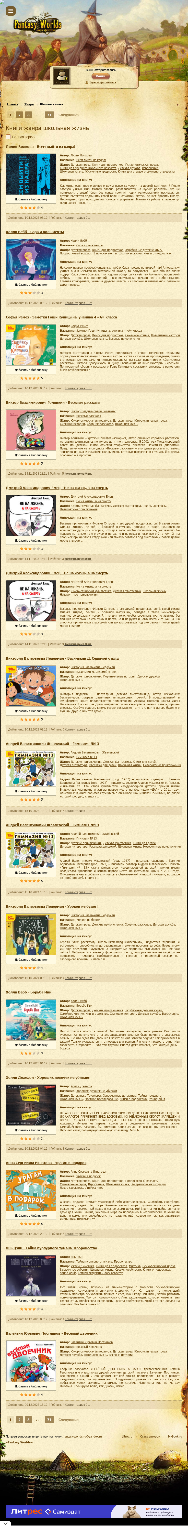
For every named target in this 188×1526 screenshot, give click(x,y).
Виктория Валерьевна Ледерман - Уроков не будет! (52, 906)
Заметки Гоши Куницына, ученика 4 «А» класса (109, 330)
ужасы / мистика (82, 1266)
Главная (12, 104)
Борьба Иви (84, 1005)
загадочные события (74, 1269)
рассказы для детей (102, 765)
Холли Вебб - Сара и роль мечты (35, 232)
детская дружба (129, 168)
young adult (157, 1099)
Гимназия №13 (86, 757)
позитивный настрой (165, 335)
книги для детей (144, 761)
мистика (135, 1266)
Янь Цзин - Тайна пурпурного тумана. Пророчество (51, 1248)
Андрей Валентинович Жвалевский (95, 752)
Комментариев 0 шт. (78, 217)
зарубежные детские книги (144, 249)
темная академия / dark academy (100, 1273)
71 (49, 115)
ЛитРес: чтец (94, 1187)
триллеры (94, 1095)
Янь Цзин (77, 1256)
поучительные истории (119, 676)
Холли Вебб (79, 240)
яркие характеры (71, 1187)
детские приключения (86, 676)
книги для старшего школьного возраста (146, 171)
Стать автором (150, 1436)
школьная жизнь (71, 171)
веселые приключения (124, 338)
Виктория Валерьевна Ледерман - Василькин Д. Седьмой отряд (62, 658)
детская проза (80, 164)
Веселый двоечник (89, 1346)
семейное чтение (137, 335)
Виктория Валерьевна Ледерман (93, 667)
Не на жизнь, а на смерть (93, 501)
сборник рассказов (100, 423)
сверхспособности (128, 1269)
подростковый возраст (76, 253)
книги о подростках (157, 253)
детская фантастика (127, 505)
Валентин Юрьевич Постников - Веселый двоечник (51, 1333)
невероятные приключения (78, 509)
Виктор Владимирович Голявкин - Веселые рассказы (53, 402)
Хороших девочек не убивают (96, 1090)
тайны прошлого (150, 1095)
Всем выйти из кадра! (91, 160)
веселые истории (121, 1354)
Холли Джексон (81, 1086)
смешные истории (72, 423)
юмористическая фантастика (91, 505)
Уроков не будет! (88, 919)
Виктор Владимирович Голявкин (93, 411)
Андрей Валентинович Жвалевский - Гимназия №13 (52, 743)
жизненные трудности (100, 171)
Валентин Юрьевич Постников (92, 1342)
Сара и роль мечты (89, 245)
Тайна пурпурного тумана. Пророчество (104, 1261)
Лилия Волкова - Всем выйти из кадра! (40, 146)
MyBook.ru (175, 1436)
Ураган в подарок (88, 1176)
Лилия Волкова (81, 155)
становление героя (123, 1013)
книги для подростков (107, 164)
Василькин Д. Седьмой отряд (96, 671)
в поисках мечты (105, 253)
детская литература (73, 765)
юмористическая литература (91, 420)
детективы (78, 1095)
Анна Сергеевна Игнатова (88, 1171)
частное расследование (101, 1099)
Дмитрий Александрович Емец (92, 496)
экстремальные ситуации (148, 1184)
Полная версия (23, 137)
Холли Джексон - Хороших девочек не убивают (48, 1077)
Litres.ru (127, 1436)
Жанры (29, 104)
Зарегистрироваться (103, 82)
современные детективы (119, 1095)
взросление (150, 168)
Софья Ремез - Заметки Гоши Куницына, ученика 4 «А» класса (61, 317)
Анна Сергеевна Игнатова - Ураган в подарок (46, 1163)
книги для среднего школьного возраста (88, 168)
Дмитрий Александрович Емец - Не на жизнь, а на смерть (57, 488)
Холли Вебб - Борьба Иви (28, 992)
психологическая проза (141, 164)
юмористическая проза (150, 420)
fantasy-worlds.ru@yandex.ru (83, 1436)
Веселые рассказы (88, 415)
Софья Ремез (79, 325)
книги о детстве (97, 1013)
